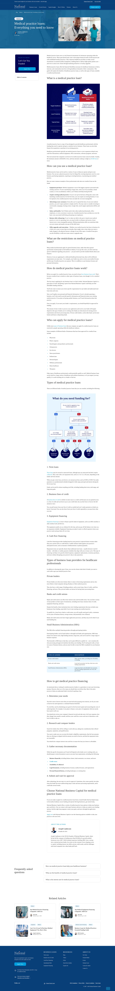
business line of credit (54, 499)
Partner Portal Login (88, 1)
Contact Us (85, 968)
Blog (64, 955)
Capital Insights (52, 7)
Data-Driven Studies (67, 963)
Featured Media (86, 957)
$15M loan (94, 158)
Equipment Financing (48, 965)
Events (84, 960)
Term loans (50, 472)
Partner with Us (95, 7)
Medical (18, 19)
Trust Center (98, 983)
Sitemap (68, 983)
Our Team (85, 955)
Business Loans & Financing (81, 924)
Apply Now (27, 69)
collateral (49, 474)
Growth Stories (42, 7)
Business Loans (33, 7)
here (46, 1)
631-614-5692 (98, 1)
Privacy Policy (82, 983)
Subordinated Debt (48, 963)
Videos (64, 957)
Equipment (33, 924)
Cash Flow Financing (48, 960)
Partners (69, 7)
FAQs (64, 960)
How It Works (61, 7)
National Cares (86, 963)
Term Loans (46, 955)
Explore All (65, 965)
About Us (75, 7)
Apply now (50, 814)
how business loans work (88, 274)
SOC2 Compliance (73, 983)
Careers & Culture (86, 965)
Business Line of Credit (49, 957)
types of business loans (60, 326)
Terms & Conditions (90, 983)
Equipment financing (52, 521)
